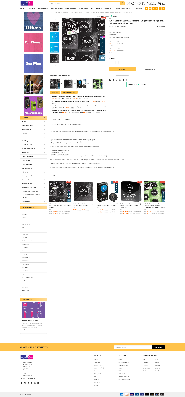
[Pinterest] (156, 8)
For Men (22, 8)
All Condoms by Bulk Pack (30, 191)
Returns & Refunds (57, 8)
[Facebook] (146, 8)
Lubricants (25, 172)
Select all (55, 92)
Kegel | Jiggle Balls (27, 156)
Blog (91, 8)
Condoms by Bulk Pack (29, 187)
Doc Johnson (25, 244)
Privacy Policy (83, 8)
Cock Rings (25, 141)
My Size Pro (25, 254)
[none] (84, 39)
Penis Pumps (26, 160)
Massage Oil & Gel (27, 176)
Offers (24, 121)
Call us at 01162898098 (29, 378)
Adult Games (26, 201)
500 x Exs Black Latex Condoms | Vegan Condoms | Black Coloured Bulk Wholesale (77, 96)
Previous (54, 19)
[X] (160, 8)
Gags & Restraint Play (28, 148)
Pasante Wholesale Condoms (31, 194)
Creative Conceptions (28, 241)
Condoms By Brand (27, 180)
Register (153, 4)
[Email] (113, 79)
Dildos (24, 137)
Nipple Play (25, 152)
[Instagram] (150, 8)
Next (54, 66)
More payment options (122, 75)
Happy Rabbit (25, 290)
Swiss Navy (25, 271)
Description (56, 119)
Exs (23, 211)
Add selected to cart (69, 92)
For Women (31, 8)
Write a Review (161, 26)
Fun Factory (25, 287)
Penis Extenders (27, 164)
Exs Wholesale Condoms (30, 198)
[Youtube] (153, 8)
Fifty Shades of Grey (27, 277)
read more (25, 330)
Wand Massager (27, 129)
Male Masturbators (27, 125)
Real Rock (24, 284)
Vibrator (24, 133)
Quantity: (112, 59)
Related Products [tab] (57, 176)
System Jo (25, 234)
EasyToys (24, 237)
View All (24, 294)
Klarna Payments (70, 8)
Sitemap (96, 385)
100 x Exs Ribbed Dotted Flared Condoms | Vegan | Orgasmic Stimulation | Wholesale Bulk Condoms (154, 205)
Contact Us (107, 8)
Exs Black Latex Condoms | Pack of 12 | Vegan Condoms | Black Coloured (74, 106)
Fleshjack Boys (26, 257)
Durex (23, 251)
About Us (99, 8)
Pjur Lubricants (26, 224)
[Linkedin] (163, 8)
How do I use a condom (30, 320)
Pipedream (25, 267)
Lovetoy (24, 280)
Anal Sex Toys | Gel (27, 145)
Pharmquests (25, 260)
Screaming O (25, 247)
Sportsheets (25, 264)
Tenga (23, 227)
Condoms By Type (27, 183)
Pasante (24, 217)
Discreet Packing (43, 8)
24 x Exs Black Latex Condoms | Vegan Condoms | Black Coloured (71, 101)
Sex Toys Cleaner (27, 168)
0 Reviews (67, 119)
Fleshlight (24, 214)
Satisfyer (24, 231)
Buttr (23, 274)
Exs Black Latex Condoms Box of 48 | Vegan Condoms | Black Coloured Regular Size (130, 205)
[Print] (116, 79)
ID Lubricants (25, 221)
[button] (33, 21)
